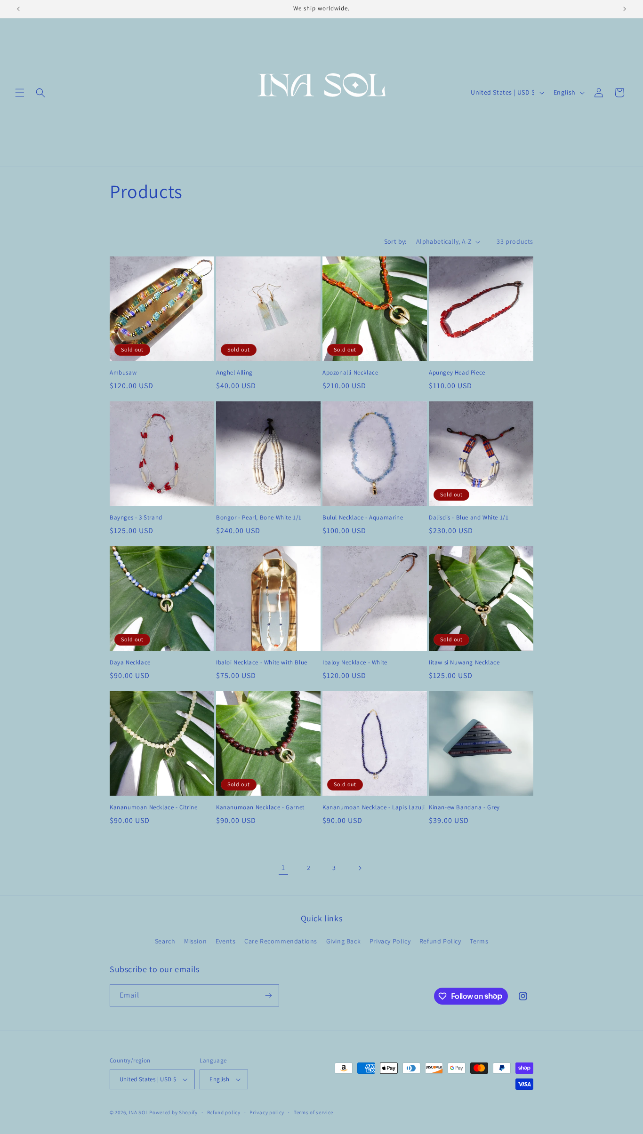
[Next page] (359, 868)
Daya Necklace (130, 662)
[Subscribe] (268, 995)
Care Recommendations (280, 941)
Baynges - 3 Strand (136, 517)
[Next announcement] (624, 9)
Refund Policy (440, 941)
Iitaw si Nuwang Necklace (464, 662)
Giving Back (343, 941)
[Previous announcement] (18, 9)
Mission (195, 941)
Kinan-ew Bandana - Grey (464, 807)
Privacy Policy (390, 941)
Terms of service (313, 1112)
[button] (19, 92)
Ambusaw (123, 372)
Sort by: (395, 241)
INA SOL (139, 1112)
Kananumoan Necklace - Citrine (153, 807)
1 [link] (283, 867)
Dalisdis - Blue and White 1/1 (468, 517)
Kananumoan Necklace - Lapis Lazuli (373, 807)
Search (165, 941)
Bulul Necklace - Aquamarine (362, 517)
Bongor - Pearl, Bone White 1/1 (259, 517)
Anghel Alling (234, 372)
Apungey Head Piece (457, 372)
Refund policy (224, 1112)
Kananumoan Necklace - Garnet (260, 807)
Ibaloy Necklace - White (354, 662)
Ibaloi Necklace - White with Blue (261, 662)
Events (226, 941)
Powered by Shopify (173, 1112)
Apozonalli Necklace (350, 372)
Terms (479, 941)
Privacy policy (266, 1112)
